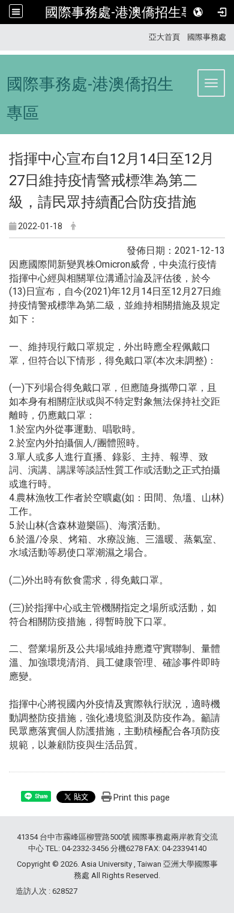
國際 (195, 37)
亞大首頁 (164, 37)
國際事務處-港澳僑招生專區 (126, 12)
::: (144, 37)
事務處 (214, 37)
